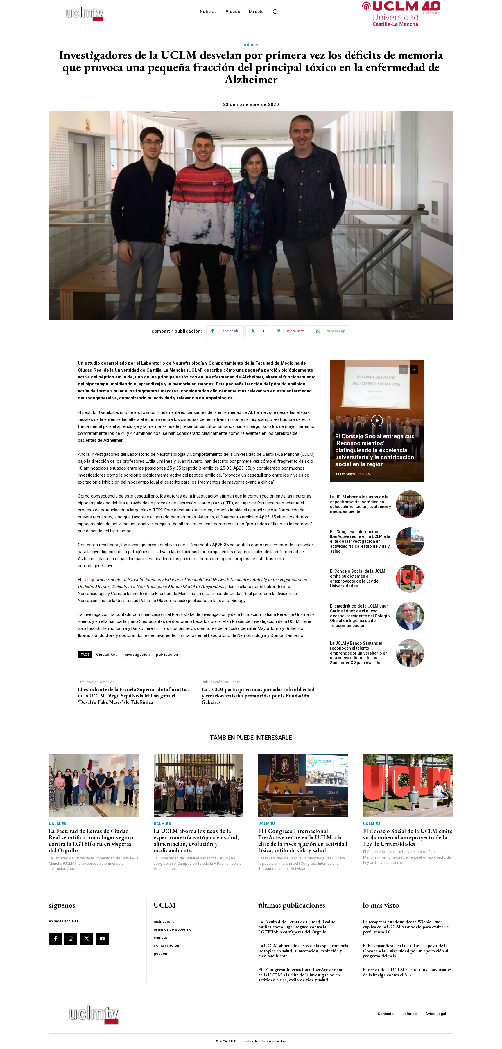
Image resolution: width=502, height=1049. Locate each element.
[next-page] (414, 369)
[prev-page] (403, 369)
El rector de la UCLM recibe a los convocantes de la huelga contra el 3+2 (407, 972)
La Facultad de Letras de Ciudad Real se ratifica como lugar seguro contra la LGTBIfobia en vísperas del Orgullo (91, 840)
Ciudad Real (107, 654)
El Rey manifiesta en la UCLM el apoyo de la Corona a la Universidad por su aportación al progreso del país (405, 950)
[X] (86, 939)
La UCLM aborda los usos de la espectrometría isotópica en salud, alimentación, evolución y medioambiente (360, 504)
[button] (275, 11)
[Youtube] (102, 939)
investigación (137, 654)
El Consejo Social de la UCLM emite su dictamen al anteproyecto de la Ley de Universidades (357, 578)
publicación (167, 654)
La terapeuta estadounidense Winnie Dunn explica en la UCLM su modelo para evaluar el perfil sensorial (406, 927)
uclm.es (251, 44)
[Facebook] (55, 939)
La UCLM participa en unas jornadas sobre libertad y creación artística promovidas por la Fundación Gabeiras (258, 695)
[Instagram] (70, 939)
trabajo (89, 579)
